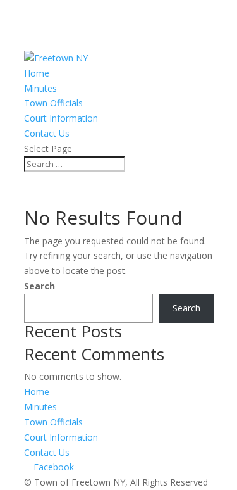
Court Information (61, 118)
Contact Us (47, 133)
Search (39, 286)
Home (36, 73)
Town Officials (53, 103)
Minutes (40, 88)
